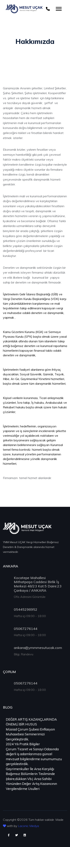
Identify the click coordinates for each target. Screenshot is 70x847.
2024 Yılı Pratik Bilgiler (23, 744)
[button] (58, 8)
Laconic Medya (28, 826)
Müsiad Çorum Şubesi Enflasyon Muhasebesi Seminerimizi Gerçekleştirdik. (30, 734)
